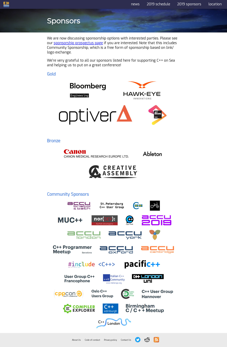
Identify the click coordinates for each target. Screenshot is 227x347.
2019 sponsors (189, 4)
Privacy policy (110, 340)
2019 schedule (158, 4)
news (135, 4)
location (215, 4)
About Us (76, 340)
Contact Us (126, 340)
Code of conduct (92, 340)
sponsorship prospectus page (78, 43)
